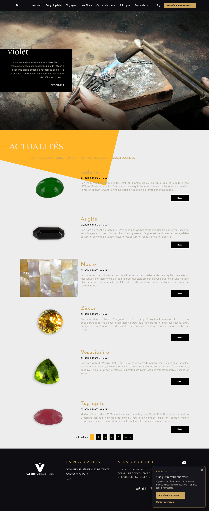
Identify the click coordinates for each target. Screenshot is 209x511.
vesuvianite (95, 352)
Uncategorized (123, 157)
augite (89, 219)
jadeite (90, 172)
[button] (159, 5)
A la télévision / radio (46, 157)
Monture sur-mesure (165, 502)
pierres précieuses (94, 157)
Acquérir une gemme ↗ (180, 5)
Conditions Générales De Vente (87, 470)
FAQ (68, 479)
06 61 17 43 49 (150, 488)
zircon (89, 308)
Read (179, 198)
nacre (88, 264)
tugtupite (93, 403)
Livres (71, 157)
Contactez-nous (77, 474)
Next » (127, 437)
